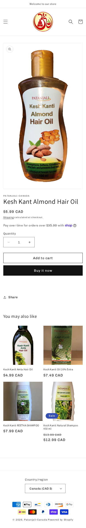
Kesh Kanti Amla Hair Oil (18, 369)
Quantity (9, 233)
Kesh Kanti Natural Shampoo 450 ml (60, 427)
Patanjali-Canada (35, 519)
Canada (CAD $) (41, 488)
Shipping (8, 217)
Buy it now (43, 271)
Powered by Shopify (60, 519)
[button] (5, 22)
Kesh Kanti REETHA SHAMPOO (21, 425)
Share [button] (13, 297)
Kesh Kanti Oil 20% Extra (58, 369)
